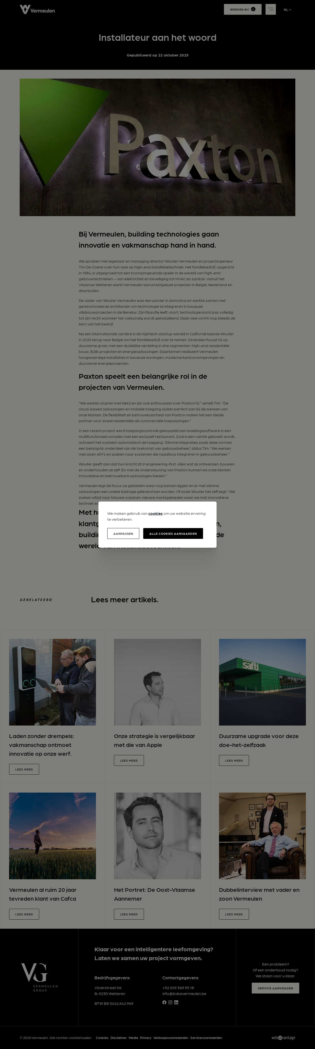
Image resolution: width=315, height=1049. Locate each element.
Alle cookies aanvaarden (173, 533)
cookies (155, 513)
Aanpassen (123, 533)
